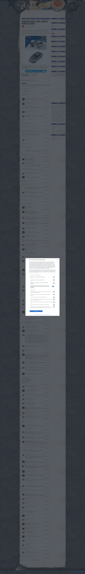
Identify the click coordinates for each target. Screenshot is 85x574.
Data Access (42, 314)
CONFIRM (36, 311)
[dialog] (42, 287)
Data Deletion (37, 314)
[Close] (58, 260)
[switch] (53, 277)
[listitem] (42, 290)
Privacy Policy (47, 314)
